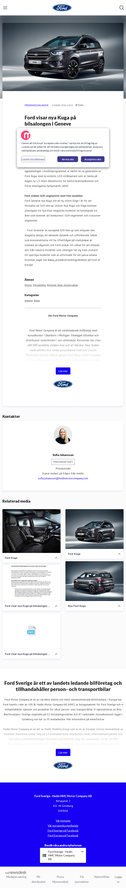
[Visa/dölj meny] (5, 7)
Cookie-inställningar (33, 159)
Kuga (37, 300)
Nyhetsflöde (101, 876)
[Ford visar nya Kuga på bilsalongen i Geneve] (31, 583)
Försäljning (39, 285)
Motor (28, 285)
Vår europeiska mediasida (63, 825)
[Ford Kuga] (31, 531)
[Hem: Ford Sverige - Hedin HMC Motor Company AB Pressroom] (62, 8)
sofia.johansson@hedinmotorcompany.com (63, 478)
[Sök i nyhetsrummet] (121, 7)
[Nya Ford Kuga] (94, 581)
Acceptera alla (93, 159)
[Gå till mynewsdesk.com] (16, 872)
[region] (63, 147)
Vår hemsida (63, 820)
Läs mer (63, 371)
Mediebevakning (16, 876)
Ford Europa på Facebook (63, 835)
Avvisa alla (68, 159)
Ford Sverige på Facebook (63, 830)
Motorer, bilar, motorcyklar (62, 285)
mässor (29, 300)
